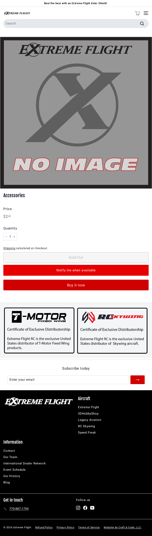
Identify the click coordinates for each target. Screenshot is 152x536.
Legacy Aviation (89, 420)
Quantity (10, 228)
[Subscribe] (137, 379)
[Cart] (137, 13)
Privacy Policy (65, 527)
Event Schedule (14, 470)
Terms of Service (89, 527)
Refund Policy (44, 527)
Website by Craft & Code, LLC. (123, 527)
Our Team (10, 457)
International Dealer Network (24, 463)
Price (7, 209)
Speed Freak (87, 432)
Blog (6, 482)
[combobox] (76, 23)
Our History (11, 476)
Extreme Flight (88, 407)
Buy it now (76, 285)
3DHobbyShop (88, 413)
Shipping (9, 248)
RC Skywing (86, 426)
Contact (9, 451)
